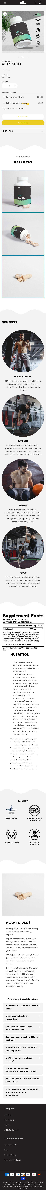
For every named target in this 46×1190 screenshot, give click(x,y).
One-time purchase (15, 97)
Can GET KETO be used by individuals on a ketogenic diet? (21, 1070)
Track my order (10, 1145)
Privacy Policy (10, 1155)
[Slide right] (27, 57)
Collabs (7, 1125)
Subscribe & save (17, 103)
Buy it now (23, 123)
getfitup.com (13, 1182)
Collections (9, 1120)
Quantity (5, 81)
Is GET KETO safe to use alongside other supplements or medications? (22, 1092)
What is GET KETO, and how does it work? (22, 1007)
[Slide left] (18, 57)
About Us (8, 1115)
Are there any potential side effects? (19, 1059)
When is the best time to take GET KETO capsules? (22, 1049)
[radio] (4, 97)
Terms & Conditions (12, 1160)
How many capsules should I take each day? (22, 1038)
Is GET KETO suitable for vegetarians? (17, 1017)
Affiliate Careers (11, 1130)
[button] (5, 2)
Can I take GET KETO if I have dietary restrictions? (19, 1028)
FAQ (6, 1150)
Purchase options (9, 92)
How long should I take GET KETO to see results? (22, 1080)
